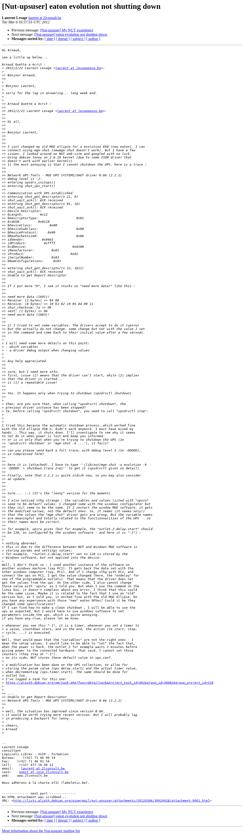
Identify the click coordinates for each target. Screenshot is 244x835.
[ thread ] (63, 39)
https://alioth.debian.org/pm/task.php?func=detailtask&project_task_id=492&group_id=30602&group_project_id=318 (110, 682)
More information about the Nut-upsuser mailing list (41, 831)
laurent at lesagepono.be (78, 68)
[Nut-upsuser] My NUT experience (66, 30)
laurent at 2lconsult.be (44, 18)
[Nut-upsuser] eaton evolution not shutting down (70, 34)
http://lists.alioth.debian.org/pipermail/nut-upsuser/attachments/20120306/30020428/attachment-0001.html (111, 800)
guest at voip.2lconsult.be (44, 772)
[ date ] (50, 39)
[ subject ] (78, 39)
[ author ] (93, 39)
